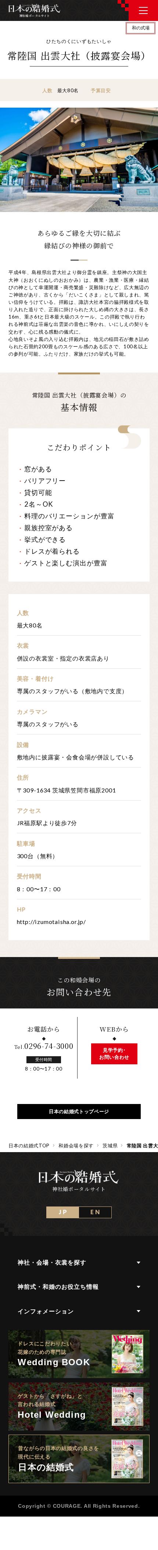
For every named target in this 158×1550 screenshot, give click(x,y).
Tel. (43, 1046)
